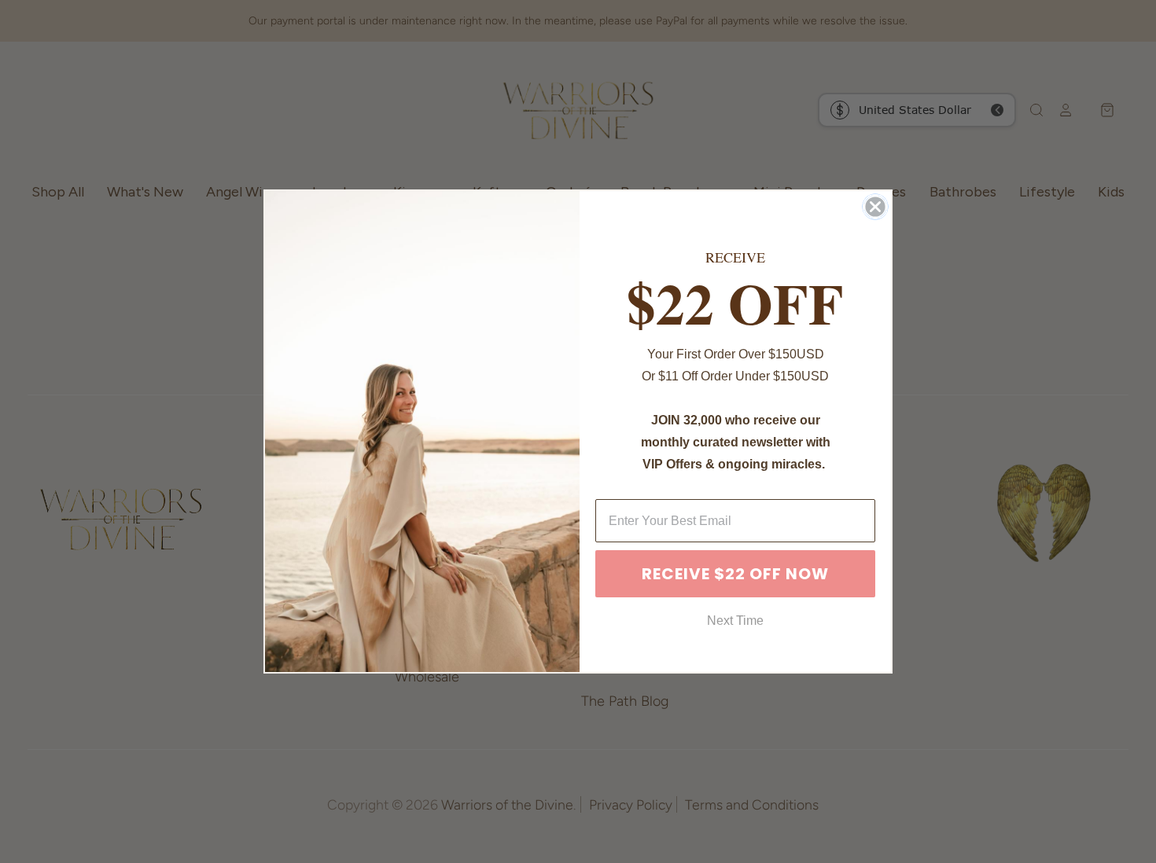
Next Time (735, 620)
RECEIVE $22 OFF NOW (735, 574)
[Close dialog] (875, 207)
